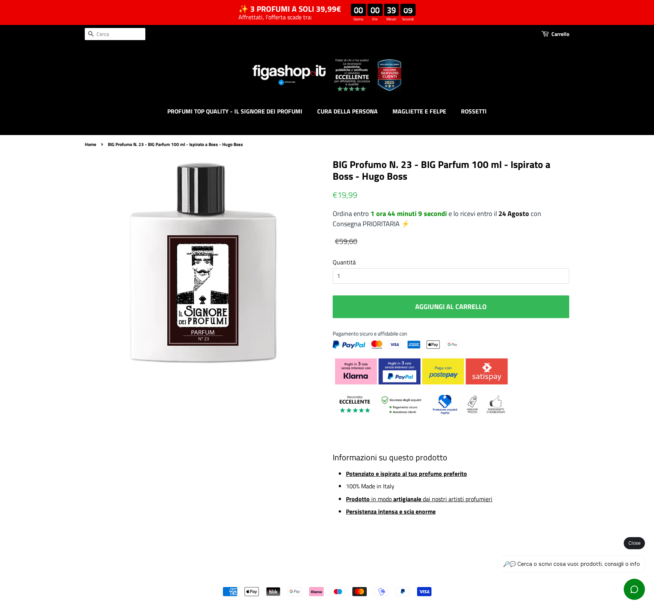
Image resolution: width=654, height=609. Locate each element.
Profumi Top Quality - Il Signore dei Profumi (234, 111)
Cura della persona (347, 111)
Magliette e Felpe (419, 111)
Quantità (344, 262)
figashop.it (347, 579)
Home (90, 144)
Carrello (560, 34)
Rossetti (474, 111)
